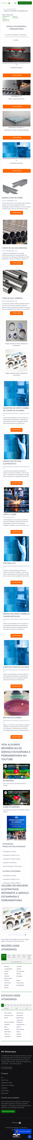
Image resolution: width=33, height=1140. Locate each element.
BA (27, 1005)
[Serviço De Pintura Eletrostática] (16, 446)
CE (11, 1005)
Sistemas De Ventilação (7, 1085)
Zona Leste (24, 956)
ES (8, 1005)
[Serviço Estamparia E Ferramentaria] (16, 331)
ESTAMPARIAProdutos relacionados (14, 845)
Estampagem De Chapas (6, 17)
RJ (2, 1005)
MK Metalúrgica (8, 1051)
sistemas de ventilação (11, 9)
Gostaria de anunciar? (25, 3)
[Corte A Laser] (16, 500)
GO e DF (6, 1008)
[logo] (6, 3)
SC (18, 1005)
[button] (9, 934)
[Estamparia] (16, 54)
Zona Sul (19, 956)
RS (21, 1005)
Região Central (4, 956)
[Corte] (16, 87)
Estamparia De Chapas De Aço (5, 20)
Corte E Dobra (5, 1090)
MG (5, 1005)
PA (26, 1008)
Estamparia (4, 1088)
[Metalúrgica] (16, 118)
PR (15, 1005)
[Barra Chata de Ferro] (15, 186)
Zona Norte (8, 956)
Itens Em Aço (4, 1080)
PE (24, 1005)
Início (4, 9)
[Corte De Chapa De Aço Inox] (16, 652)
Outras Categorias (11, 871)
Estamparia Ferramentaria (15, 17)
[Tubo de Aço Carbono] (15, 282)
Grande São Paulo (29, 957)
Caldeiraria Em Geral (6, 1083)
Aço (2, 1077)
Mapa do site (4, 1093)
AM (16, 1008)
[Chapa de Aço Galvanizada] (15, 232)
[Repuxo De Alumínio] (16, 703)
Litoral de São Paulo (16, 962)
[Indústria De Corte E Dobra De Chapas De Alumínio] (16, 393)
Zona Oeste (13, 956)
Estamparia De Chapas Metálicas (11, 859)
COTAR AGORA (16, 75)
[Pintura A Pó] (16, 548)
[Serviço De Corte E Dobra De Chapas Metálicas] (16, 599)
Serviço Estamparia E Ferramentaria (12, 866)
